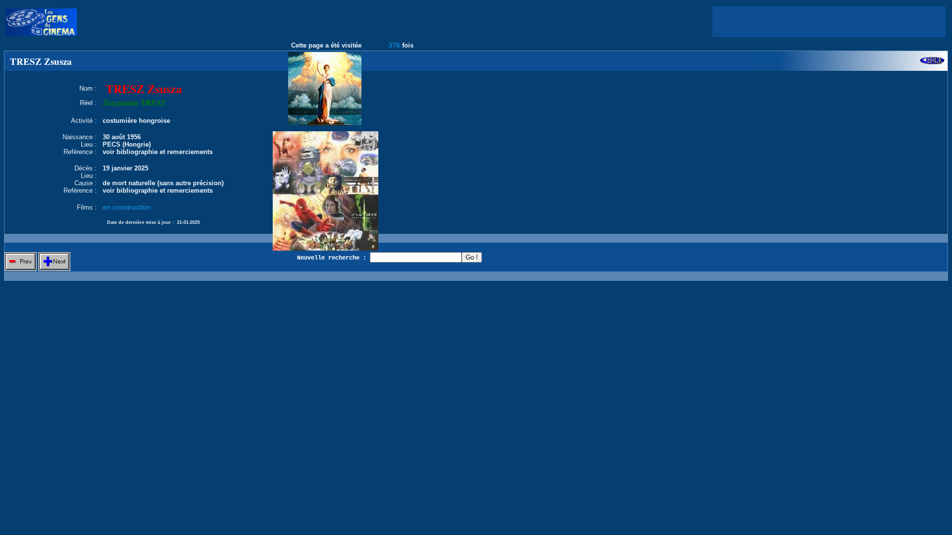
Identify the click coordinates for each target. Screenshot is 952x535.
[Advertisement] (829, 22)
